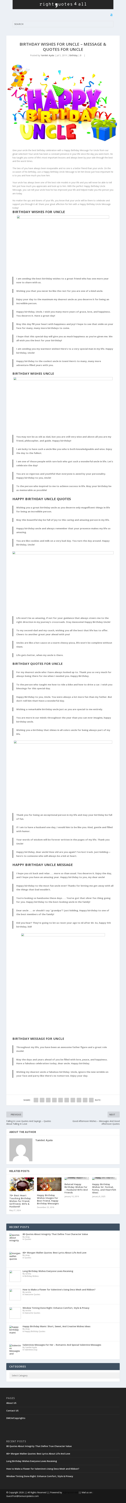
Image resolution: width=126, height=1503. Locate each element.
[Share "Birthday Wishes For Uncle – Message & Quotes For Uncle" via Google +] (48, 1100)
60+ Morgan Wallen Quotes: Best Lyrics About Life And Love (38, 1453)
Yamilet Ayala (47, 55)
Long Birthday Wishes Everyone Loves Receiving (31, 1461)
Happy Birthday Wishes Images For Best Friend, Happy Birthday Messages (48, 1199)
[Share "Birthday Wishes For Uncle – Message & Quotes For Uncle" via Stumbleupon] (79, 1100)
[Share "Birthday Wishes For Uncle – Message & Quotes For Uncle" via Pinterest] (60, 1100)
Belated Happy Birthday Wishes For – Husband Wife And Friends (76, 1188)
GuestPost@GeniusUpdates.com (22, 1496)
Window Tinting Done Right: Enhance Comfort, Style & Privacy (39, 1476)
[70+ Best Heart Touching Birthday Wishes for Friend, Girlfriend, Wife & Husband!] (21, 1184)
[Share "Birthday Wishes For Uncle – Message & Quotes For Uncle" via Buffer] (73, 1100)
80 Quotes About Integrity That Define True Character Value (39, 1446)
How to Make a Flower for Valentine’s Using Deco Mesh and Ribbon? (42, 1468)
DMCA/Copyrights (15, 1418)
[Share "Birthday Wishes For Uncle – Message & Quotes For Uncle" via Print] (91, 1100)
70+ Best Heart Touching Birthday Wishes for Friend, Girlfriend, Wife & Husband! (20, 1201)
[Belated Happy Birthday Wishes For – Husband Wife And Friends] (77, 1178)
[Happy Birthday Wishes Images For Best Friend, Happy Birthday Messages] (49, 1184)
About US (11, 1403)
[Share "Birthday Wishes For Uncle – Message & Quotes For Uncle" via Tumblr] (54, 1100)
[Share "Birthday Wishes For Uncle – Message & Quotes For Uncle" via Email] (85, 1100)
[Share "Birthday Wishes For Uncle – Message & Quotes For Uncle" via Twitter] (42, 1100)
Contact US (12, 1410)
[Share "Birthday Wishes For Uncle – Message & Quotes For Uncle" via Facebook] (36, 1100)
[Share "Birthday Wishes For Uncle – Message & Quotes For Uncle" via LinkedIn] (67, 1100)
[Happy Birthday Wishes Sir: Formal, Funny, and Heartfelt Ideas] (104, 1178)
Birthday (73, 55)
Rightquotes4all (70, 1492)
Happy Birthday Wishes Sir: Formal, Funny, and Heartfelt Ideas (104, 1188)
